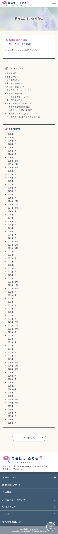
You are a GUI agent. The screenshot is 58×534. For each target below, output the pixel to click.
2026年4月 (11, 147)
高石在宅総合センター (16, 103)
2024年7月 (11, 218)
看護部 (9, 76)
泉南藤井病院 (12, 93)
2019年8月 (11, 409)
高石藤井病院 (12, 83)
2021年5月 (11, 345)
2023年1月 (11, 278)
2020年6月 (11, 382)
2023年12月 (12, 241)
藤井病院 (10, 80)
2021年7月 (11, 338)
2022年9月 (11, 291)
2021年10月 (12, 328)
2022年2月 (11, 315)
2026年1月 (11, 157)
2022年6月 (11, 302)
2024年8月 (11, 214)
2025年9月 (11, 171)
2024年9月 (11, 211)
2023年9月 (11, 251)
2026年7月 (11, 137)
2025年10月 (12, 167)
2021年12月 (12, 322)
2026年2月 (11, 154)
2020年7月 (11, 379)
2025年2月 (11, 194)
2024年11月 (12, 204)
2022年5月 (11, 305)
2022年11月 (12, 285)
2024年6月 (11, 221)
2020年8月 (11, 375)
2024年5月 (11, 224)
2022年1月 (11, 318)
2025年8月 (11, 174)
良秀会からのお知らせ (13, 499)
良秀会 (9, 73)
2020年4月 (11, 389)
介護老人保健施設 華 (15, 106)
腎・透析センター (14, 96)
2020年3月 (11, 392)
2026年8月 (11, 134)
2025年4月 (11, 187)
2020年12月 (12, 362)
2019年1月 (11, 422)
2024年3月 (11, 231)
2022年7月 (11, 298)
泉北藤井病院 (12, 86)
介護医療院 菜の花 (14, 113)
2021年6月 (11, 342)
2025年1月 (11, 197)
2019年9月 (11, 406)
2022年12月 (12, 281)
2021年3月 (11, 352)
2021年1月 (11, 359)
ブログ (5, 514)
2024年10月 (12, 207)
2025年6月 (11, 181)
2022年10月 (12, 288)
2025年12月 (12, 160)
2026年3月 (11, 150)
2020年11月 (12, 365)
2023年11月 (12, 244)
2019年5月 (11, 419)
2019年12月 (12, 399)
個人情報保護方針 (11, 521)
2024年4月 (11, 228)
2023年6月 (11, 261)
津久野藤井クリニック (16, 90)
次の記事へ (29, 437)
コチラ (16, 49)
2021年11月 (12, 325)
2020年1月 (11, 396)
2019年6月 (11, 416)
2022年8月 (11, 295)
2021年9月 (11, 332)
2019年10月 (12, 402)
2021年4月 (11, 349)
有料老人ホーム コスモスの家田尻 (22, 117)
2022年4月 (11, 308)
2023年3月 (11, 271)
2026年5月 (11, 144)
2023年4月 (11, 268)
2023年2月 (11, 275)
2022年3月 (11, 312)
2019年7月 (11, 412)
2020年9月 (11, 372)
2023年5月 (11, 265)
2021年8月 (11, 335)
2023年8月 (11, 254)
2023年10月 (12, 248)
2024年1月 (11, 238)
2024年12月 (12, 201)
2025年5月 (11, 184)
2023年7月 (11, 258)
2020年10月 (12, 369)
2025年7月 (11, 177)
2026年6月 (11, 140)
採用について (9, 506)
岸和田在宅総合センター (17, 100)
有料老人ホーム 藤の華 (16, 110)
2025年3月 (11, 191)
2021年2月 (11, 355)
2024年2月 (11, 234)
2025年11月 (12, 164)
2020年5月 (11, 385)
